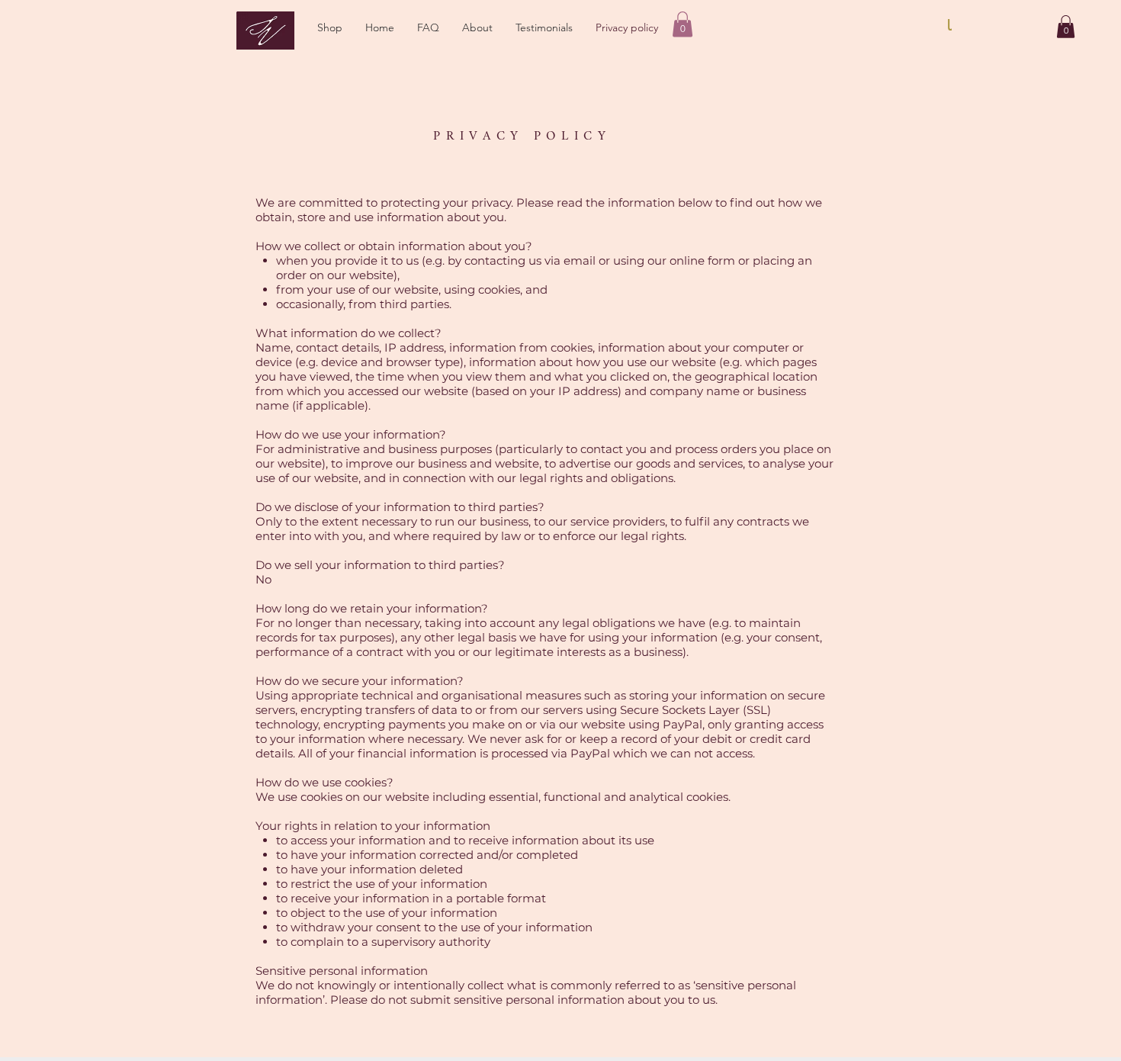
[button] (330, 27)
